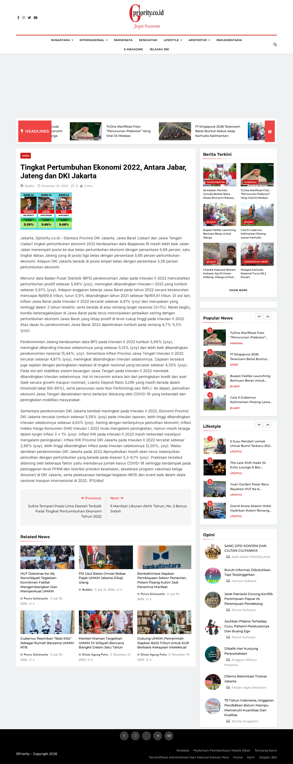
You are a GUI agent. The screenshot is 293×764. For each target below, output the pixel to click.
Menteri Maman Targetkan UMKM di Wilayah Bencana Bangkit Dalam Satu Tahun (101, 642)
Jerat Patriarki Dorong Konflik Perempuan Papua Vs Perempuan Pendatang (248, 599)
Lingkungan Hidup (256, 261)
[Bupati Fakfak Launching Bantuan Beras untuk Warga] (241, 131)
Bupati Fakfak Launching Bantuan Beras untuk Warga (219, 233)
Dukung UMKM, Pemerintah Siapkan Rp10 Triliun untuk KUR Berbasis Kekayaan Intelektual (163, 642)
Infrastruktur (216, 182)
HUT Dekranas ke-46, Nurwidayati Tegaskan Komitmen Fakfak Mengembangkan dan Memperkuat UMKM (38, 582)
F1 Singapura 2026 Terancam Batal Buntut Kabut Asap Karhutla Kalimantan (194, 131)
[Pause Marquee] (270, 131)
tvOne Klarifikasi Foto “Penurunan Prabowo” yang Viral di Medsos (105, 131)
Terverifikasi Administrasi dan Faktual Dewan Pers (189, 757)
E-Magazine (133, 49)
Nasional (250, 182)
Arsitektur (198, 40)
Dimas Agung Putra (95, 654)
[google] (157, 736)
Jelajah (211, 222)
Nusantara (60, 40)
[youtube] (35, 17)
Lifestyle (171, 40)
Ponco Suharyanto (36, 598)
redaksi (30, 186)
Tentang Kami (266, 750)
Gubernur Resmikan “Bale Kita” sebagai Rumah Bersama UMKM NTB (47, 642)
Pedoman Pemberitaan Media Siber (221, 750)
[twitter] (29, 17)
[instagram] (23, 17)
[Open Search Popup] (275, 44)
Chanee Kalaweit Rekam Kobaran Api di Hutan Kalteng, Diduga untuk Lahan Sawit (219, 275)
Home (238, 757)
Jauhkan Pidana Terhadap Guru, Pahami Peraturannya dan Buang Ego (246, 626)
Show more (238, 290)
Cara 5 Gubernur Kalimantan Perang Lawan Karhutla (253, 233)
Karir (251, 757)
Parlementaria (229, 40)
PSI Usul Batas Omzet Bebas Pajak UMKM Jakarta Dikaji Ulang (102, 577)
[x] (146, 736)
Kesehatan (148, 40)
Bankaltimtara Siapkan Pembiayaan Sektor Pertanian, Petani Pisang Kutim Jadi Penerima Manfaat (161, 580)
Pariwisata (123, 40)
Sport (234, 365)
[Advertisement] (146, 86)
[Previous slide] (259, 316)
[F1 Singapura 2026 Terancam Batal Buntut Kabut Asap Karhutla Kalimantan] (152, 131)
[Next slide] (267, 316)
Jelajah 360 (159, 49)
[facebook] (18, 17)
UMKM (25, 155)
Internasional (92, 40)
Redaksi (183, 750)
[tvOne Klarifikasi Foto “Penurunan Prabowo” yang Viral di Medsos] (63, 131)
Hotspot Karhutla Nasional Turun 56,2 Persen (253, 273)
